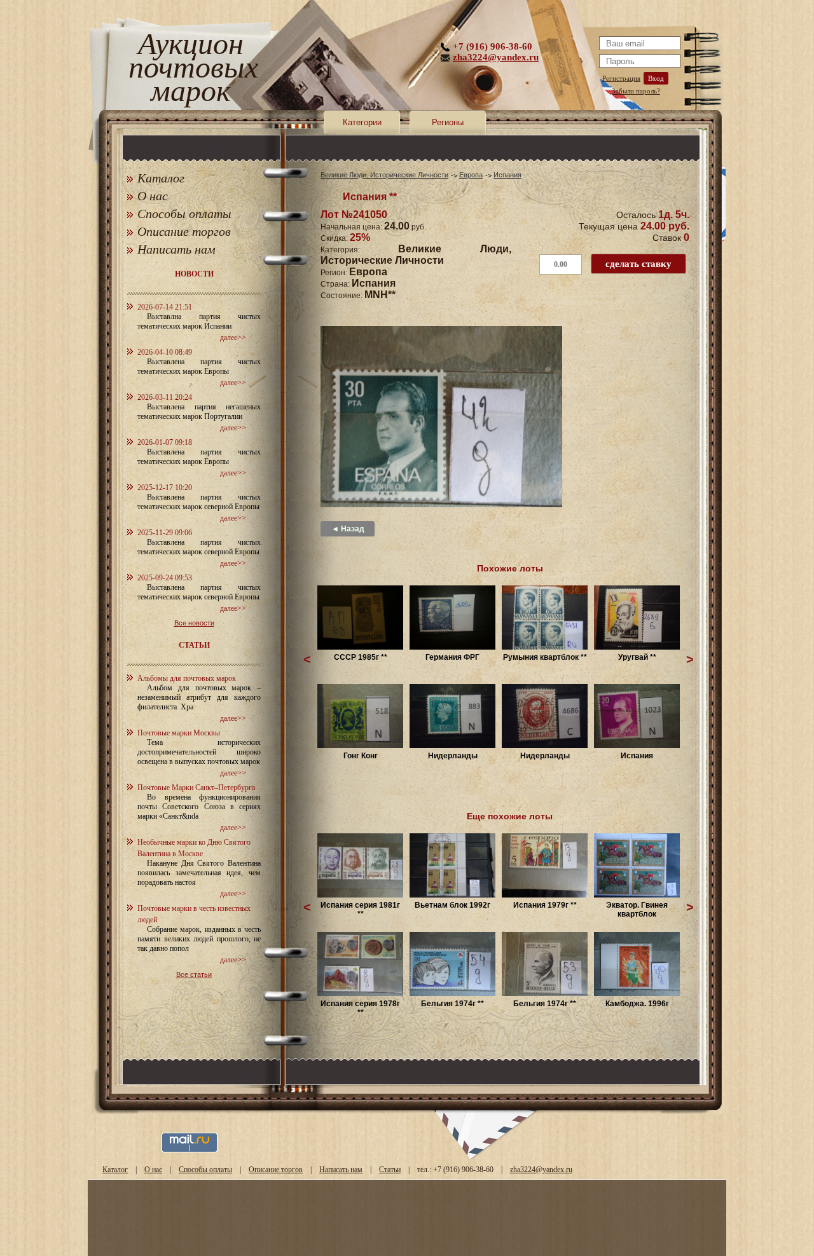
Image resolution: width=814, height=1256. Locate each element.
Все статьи (194, 974)
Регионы (448, 122)
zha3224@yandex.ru (496, 57)
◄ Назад (347, 528)
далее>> (233, 337)
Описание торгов (184, 231)
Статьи (390, 1169)
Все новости (194, 623)
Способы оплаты (184, 214)
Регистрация (621, 78)
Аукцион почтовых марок (190, 69)
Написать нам (176, 249)
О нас (152, 196)
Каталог (160, 178)
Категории (362, 122)
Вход (656, 78)
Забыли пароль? (636, 91)
